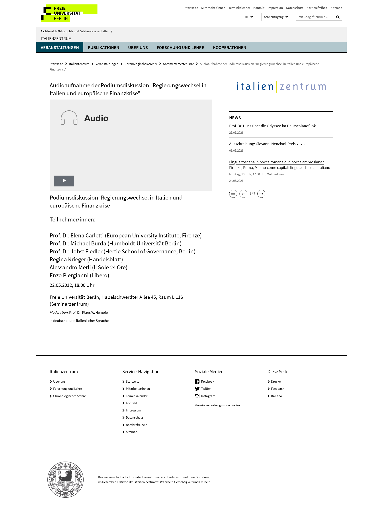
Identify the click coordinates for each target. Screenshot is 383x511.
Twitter (206, 388)
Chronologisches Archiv (141, 64)
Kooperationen (229, 47)
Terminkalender (239, 8)
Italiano (276, 396)
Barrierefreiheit (317, 8)
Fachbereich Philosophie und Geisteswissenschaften (76, 31)
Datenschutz (294, 8)
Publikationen (103, 47)
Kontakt (258, 8)
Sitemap (336, 8)
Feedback (277, 388)
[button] (249, 17)
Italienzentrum (56, 38)
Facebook (207, 381)
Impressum (275, 8)
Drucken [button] (276, 381)
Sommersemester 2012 (178, 64)
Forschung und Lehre (180, 47)
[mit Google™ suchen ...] (338, 16)
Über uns (138, 47)
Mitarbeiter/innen (213, 8)
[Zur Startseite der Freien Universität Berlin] (73, 13)
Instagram (208, 396)
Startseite (191, 8)
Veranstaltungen (60, 47)
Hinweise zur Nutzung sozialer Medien (217, 405)
